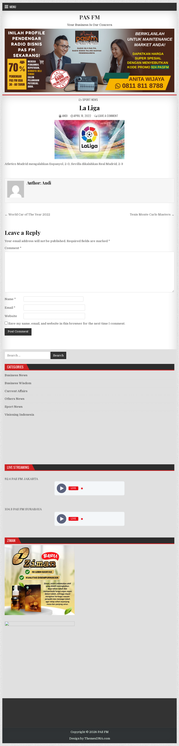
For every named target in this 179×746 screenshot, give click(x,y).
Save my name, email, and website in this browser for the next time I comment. (66, 323)
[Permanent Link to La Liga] (90, 139)
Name (10, 299)
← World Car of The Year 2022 (27, 214)
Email (10, 307)
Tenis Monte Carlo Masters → (152, 214)
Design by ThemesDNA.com (89, 738)
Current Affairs (16, 391)
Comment (13, 248)
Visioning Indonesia (19, 414)
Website (11, 316)
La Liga (89, 108)
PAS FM (89, 17)
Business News (16, 375)
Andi (65, 116)
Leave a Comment (108, 116)
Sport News (90, 100)
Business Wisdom (18, 383)
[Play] (62, 488)
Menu (13, 6)
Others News (14, 398)
